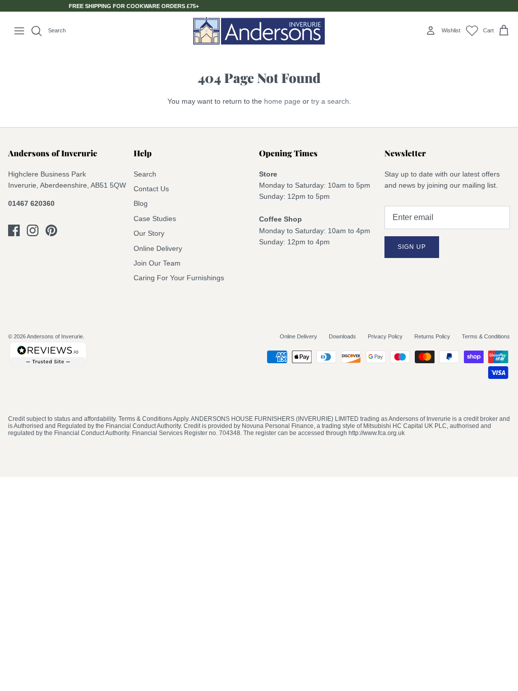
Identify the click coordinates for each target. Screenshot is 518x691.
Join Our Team (157, 263)
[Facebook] (14, 230)
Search (145, 174)
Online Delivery (158, 248)
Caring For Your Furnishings (179, 278)
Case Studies (155, 218)
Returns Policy (432, 336)
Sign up (412, 246)
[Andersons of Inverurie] (259, 31)
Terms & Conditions (486, 336)
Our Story (149, 233)
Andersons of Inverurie (55, 336)
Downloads (342, 336)
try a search (330, 101)
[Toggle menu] (19, 31)
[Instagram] (32, 230)
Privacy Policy (385, 336)
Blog (141, 203)
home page (282, 101)
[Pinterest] (51, 230)
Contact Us (151, 189)
